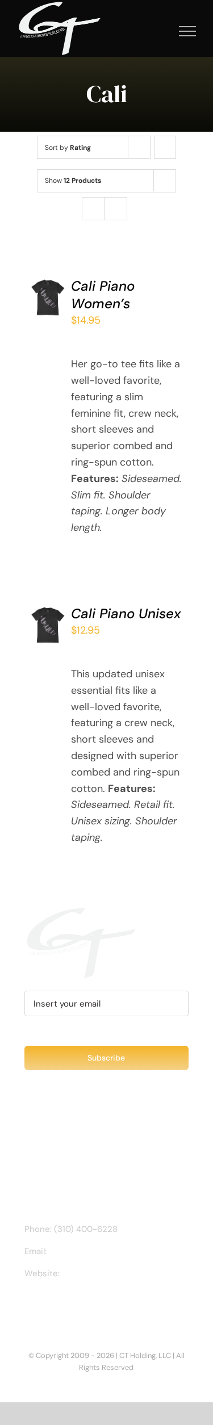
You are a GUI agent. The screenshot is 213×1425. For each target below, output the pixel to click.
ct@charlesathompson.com (104, 1251)
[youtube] (82, 1305)
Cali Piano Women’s (103, 294)
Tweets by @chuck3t (73, 1134)
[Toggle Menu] (187, 31)
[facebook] (27, 1305)
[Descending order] (165, 147)
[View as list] (116, 209)
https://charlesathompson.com (123, 1273)
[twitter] (64, 1305)
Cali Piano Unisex (126, 613)
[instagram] (46, 1305)
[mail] (100, 1305)
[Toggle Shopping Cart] (148, 31)
